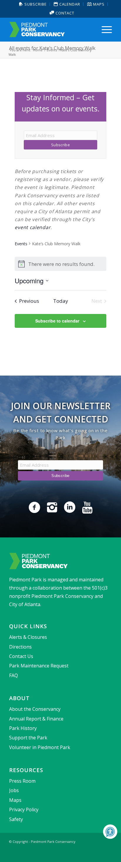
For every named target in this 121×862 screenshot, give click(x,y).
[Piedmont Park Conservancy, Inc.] (50, 29)
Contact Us (21, 656)
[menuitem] (33, 4)
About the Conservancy (34, 709)
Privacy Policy (23, 809)
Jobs (14, 790)
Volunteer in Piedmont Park (39, 747)
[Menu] (104, 29)
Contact (64, 13)
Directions (20, 647)
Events (21, 243)
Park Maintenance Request (38, 665)
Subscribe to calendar (57, 321)
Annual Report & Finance (36, 718)
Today (60, 300)
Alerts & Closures (28, 637)
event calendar (33, 227)
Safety (16, 819)
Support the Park (28, 737)
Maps (15, 800)
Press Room (22, 781)
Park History (23, 728)
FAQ (13, 675)
